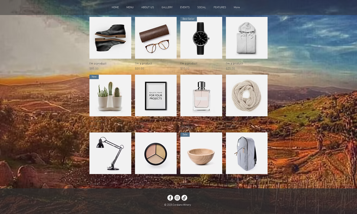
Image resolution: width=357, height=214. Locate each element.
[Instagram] (177, 198)
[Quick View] (110, 38)
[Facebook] (170, 198)
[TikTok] (184, 198)
